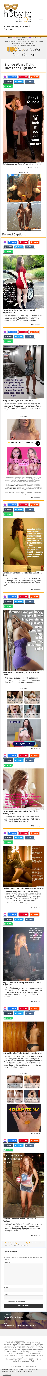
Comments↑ (37, 325)
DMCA (31, 1359)
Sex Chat (15, 45)
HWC (15, 1245)
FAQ (32, 1361)
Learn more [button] (7, 1375)
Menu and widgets (41, 19)
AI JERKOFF (35, 37)
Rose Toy (21, 43)
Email (6, 1294)
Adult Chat (23, 45)
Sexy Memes (24, 1245)
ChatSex (24, 41)
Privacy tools (24, 1361)
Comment (8, 1262)
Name (6, 1287)
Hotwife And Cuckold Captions (17, 28)
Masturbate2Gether (21, 37)
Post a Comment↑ (35, 168)
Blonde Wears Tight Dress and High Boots (19, 1243)
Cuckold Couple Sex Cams (14, 488)
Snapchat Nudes (30, 43)
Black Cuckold (14, 485)
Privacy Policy (20, 1301)
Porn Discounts (8, 41)
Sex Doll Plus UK (32, 41)
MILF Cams (17, 41)
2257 (25, 1359)
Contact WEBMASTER (14, 1359)
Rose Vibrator (31, 45)
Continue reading (22, 902)
